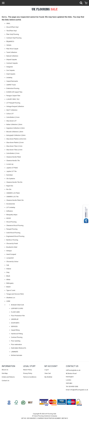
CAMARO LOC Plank (13, 193)
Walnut (8, 269)
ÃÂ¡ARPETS (10, 41)
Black (8, 276)
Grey (7, 272)
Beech (8, 287)
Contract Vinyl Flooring (13, 38)
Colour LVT (10, 113)
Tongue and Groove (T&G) (15, 294)
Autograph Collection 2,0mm (15, 135)
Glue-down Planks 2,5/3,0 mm (16, 139)
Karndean (9, 175)
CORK (8, 301)
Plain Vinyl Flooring (12, 34)
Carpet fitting (15, 330)
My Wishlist (48, 377)
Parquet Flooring (11, 229)
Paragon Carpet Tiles (13, 95)
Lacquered (10, 258)
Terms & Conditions (29, 377)
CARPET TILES (11, 85)
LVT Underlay (10, 207)
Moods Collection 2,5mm (14, 132)
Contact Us (5, 380)
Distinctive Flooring (12, 88)
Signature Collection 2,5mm (15, 128)
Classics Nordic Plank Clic (15, 200)
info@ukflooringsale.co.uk (79, 390)
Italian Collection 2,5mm (14, 124)
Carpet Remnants (12, 81)
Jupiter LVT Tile (11, 171)
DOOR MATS (15, 323)
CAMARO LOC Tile (12, 196)
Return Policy (27, 370)
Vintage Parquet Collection (15, 106)
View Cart (47, 373)
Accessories (10, 204)
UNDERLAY (14, 319)
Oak (7, 265)
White (8, 279)
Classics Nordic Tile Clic (14, 182)
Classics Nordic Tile (13, 160)
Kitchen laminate (16, 355)
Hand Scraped (11, 254)
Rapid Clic (9, 186)
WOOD (8, 218)
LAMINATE (14, 352)
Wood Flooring (11, 222)
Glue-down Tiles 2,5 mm (14, 146)
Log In (46, 370)
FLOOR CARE (15, 312)
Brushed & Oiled (11, 247)
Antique (9, 251)
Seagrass (9, 67)
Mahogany (9, 283)
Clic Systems (10, 178)
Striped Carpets (11, 59)
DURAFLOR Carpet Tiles (14, 92)
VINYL (8, 23)
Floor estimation (16, 344)
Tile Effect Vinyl (11, 31)
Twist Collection (11, 52)
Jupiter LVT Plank (12, 168)
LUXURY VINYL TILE (12, 99)
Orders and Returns (8, 377)
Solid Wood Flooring (13, 233)
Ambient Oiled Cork (17, 305)
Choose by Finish (12, 243)
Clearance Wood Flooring (14, 225)
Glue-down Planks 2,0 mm (15, 142)
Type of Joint (10, 290)
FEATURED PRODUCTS (18, 348)
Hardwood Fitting (17, 334)
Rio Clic (8, 189)
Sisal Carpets (10, 74)
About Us (5, 370)
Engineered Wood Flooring (15, 236)
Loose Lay (9, 164)
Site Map (5, 373)
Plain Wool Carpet (12, 49)
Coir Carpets (10, 70)
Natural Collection (12, 56)
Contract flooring (16, 337)
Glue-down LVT (11, 121)
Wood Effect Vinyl (12, 27)
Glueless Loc (10, 297)
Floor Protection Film (18, 315)
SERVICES (14, 326)
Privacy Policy (27, 373)
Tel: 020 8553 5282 (72, 386)
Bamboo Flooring (12, 240)
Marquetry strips (11, 214)
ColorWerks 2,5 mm (12, 117)
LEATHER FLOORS (17, 308)
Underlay (9, 77)
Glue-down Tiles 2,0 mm (14, 150)
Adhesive (9, 211)
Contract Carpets (12, 63)
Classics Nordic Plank (13, 157)
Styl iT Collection (11, 110)
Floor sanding (15, 341)
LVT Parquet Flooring (13, 103)
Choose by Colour (12, 261)
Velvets (8, 45)
